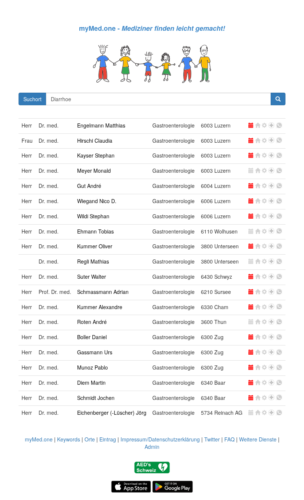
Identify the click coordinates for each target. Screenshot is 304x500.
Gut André (89, 185)
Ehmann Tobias (95, 231)
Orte (90, 439)
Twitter (212, 439)
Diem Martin (91, 382)
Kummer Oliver (94, 246)
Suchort (32, 99)
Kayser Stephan (96, 155)
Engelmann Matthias (101, 125)
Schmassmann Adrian (103, 291)
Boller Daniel (92, 337)
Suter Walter (91, 276)
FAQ (229, 439)
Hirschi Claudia (94, 140)
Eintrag (107, 439)
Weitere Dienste (258, 439)
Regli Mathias (93, 261)
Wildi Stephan (93, 216)
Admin (152, 446)
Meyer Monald (94, 170)
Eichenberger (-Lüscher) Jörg (111, 412)
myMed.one (39, 439)
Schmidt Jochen (96, 397)
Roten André (92, 321)
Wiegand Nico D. (96, 201)
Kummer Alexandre (99, 307)
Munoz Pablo (92, 367)
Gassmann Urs (94, 352)
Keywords (68, 439)
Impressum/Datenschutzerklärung (160, 439)
